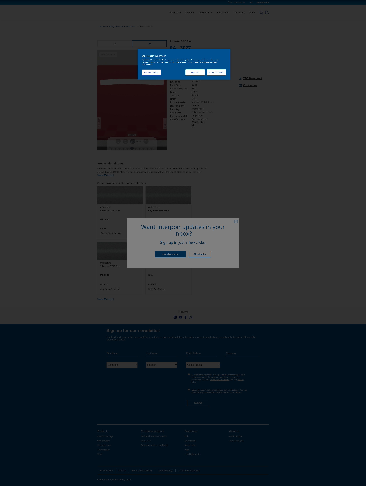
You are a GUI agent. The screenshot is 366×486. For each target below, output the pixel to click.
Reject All (195, 72)
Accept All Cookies (216, 72)
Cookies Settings (151, 72)
